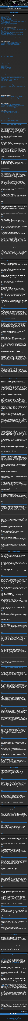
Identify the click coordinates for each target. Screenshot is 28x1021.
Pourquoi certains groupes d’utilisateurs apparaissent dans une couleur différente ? (12, 78)
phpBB (11, 1017)
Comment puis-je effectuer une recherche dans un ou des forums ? (12, 96)
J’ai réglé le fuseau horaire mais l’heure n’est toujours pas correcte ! (12, 32)
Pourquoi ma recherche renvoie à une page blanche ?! (10, 98)
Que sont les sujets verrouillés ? (6, 67)
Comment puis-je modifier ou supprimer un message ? (10, 43)
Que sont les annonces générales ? (7, 64)
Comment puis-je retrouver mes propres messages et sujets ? (11, 100)
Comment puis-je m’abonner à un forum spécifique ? (9, 106)
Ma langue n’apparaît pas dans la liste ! (7, 33)
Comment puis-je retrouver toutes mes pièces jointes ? (10, 112)
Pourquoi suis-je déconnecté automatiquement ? (9, 23)
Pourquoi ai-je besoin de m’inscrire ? (7, 16)
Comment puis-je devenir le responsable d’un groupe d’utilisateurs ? (12, 76)
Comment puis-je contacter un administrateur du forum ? (10, 120)
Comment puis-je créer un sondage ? (7, 45)
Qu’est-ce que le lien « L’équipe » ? (6, 80)
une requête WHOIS (4, 985)
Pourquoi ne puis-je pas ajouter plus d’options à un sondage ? (11, 46)
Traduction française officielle (11, 1018)
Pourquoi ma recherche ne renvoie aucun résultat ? (9, 97)
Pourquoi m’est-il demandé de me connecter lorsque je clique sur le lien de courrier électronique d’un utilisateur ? (13, 38)
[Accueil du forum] (14, 3)
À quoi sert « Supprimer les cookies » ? (7, 24)
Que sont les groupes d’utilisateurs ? (7, 74)
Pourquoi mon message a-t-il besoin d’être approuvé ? (10, 55)
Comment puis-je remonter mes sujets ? (7, 56)
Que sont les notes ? (4, 66)
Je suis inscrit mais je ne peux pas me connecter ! (9, 19)
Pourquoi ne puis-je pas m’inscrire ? (7, 18)
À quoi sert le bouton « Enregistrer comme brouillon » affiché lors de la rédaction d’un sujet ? (14, 54)
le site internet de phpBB (5, 318)
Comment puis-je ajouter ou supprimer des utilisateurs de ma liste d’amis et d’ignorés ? (13, 92)
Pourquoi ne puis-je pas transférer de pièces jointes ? (9, 49)
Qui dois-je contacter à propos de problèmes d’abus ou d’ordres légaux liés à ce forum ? (14, 119)
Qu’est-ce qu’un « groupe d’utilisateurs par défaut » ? (9, 79)
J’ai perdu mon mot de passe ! (6, 22)
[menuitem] (9, 6)
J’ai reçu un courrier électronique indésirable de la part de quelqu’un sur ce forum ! (13, 87)
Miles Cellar (19, 1018)
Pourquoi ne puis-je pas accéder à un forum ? (8, 48)
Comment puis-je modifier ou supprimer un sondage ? (9, 47)
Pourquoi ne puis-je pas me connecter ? (7, 20)
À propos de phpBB (16, 962)
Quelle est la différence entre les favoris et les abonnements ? (11, 104)
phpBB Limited (3, 959)
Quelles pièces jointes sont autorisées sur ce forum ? (9, 111)
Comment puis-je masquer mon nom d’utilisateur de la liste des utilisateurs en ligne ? (13, 30)
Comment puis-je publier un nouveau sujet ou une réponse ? (11, 42)
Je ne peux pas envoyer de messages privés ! (8, 84)
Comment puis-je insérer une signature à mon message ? (10, 44)
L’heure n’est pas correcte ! (5, 31)
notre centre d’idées (13, 971)
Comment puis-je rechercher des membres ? (8, 99)
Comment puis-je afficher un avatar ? (7, 35)
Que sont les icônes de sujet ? (6, 68)
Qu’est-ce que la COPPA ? (5, 17)
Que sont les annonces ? (5, 65)
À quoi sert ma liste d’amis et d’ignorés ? (7, 90)
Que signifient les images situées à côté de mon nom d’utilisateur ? (12, 34)
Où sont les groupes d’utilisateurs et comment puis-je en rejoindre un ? (12, 75)
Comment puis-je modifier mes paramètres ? (8, 28)
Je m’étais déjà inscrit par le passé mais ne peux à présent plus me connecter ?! (14, 21)
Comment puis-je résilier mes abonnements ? (8, 107)
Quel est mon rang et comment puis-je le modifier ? (9, 36)
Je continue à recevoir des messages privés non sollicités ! (10, 85)
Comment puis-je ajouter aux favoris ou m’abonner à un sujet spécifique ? (13, 105)
